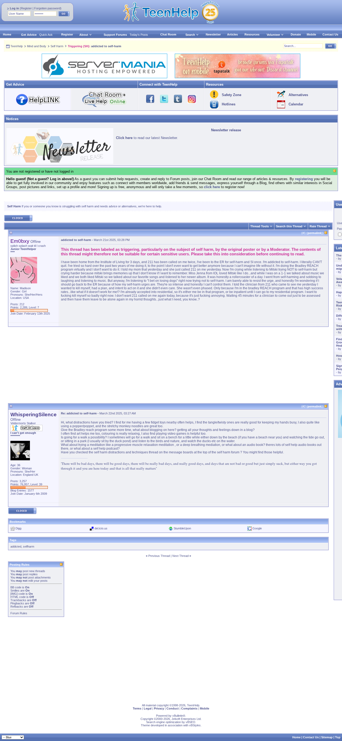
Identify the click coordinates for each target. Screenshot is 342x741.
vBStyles (195, 725)
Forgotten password (47, 8)
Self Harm (56, 46)
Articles (232, 34)
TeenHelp (16, 46)
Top (337, 737)
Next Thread (180, 555)
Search (190, 34)
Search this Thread (289, 226)
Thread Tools (259, 226)
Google (257, 528)
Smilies (15, 590)
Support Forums (115, 34)
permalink (314, 233)
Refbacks (16, 606)
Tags (13, 540)
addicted (15, 546)
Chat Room (168, 34)
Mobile (311, 34)
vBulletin (177, 715)
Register (26, 8)
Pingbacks (17, 603)
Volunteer (273, 34)
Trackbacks (18, 600)
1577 (31, 490)
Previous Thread (159, 555)
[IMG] (14, 593)
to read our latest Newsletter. (147, 138)
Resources (251, 34)
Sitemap (327, 737)
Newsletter (213, 34)
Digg (18, 528)
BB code (15, 587)
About (83, 34)
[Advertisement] (168, 365)
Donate (296, 34)
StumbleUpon (182, 528)
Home (7, 34)
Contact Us (330, 34)
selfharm (28, 546)
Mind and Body (36, 46)
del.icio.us (101, 528)
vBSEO (190, 722)
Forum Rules (18, 613)
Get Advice (29, 34)
